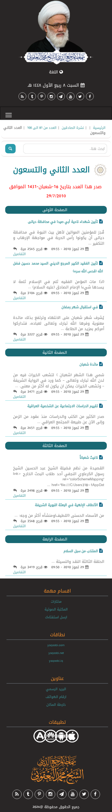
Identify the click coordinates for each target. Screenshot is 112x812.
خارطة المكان (56, 704)
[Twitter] (80, 96)
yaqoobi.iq (56, 661)
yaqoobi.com (56, 645)
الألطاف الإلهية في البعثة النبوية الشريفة (66, 505)
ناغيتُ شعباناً (89, 457)
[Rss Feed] (22, 96)
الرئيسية (99, 127)
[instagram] (51, 96)
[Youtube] (70, 96)
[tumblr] (32, 96)
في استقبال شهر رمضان (79, 307)
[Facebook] (90, 96)
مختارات (56, 601)
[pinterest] (42, 96)
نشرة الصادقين (73, 127)
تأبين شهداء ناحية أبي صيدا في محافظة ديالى (63, 221)
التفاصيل (19, 254)
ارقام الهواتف (56, 697)
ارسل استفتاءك (56, 617)
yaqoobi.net (56, 653)
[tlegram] (61, 96)
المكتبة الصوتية (56, 609)
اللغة (54, 72)
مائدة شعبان (88, 364)
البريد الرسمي (56, 689)
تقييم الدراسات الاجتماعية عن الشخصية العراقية (62, 406)
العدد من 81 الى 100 (42, 127)
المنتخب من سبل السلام (81, 551)
